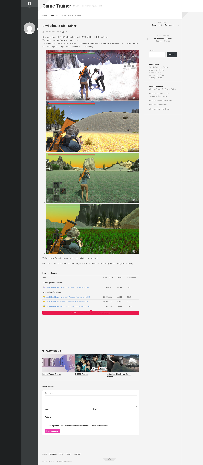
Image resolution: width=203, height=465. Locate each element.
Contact (79, 15)
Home (44, 15)
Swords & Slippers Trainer (158, 67)
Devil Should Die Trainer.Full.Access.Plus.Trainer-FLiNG (67, 287)
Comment (49, 393)
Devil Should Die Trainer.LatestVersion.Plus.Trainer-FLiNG (68, 307)
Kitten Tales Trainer (163, 109)
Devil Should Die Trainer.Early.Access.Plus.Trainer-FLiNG (68, 297)
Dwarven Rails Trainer (157, 75)
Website (48, 417)
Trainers (54, 15)
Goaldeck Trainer (155, 72)
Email (95, 409)
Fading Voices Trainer (51, 374)
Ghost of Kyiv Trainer (156, 70)
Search (151, 51)
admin (151, 89)
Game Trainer (56, 6)
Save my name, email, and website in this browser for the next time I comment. (78, 426)
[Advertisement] (90, 332)
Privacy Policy (66, 15)
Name (48, 409)
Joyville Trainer (161, 105)
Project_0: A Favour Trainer (166, 89)
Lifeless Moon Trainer (164, 100)
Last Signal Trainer (155, 78)
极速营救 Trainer (81, 374)
